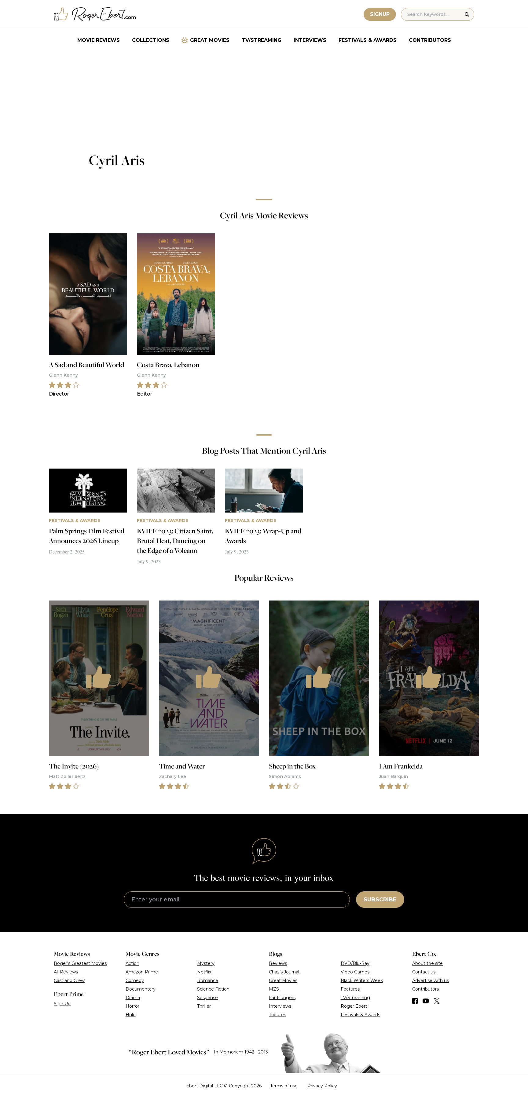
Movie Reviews (98, 40)
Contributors (430, 40)
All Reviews (66, 972)
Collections (150, 40)
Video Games (355, 972)
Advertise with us (430, 980)
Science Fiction (213, 989)
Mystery (206, 963)
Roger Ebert (354, 1006)
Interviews (310, 40)
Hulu (131, 1014)
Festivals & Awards (368, 40)
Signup (380, 14)
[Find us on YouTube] (426, 1001)
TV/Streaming (261, 40)
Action (132, 963)
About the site (427, 963)
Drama (133, 997)
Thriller (204, 1006)
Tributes (277, 1014)
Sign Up (62, 1003)
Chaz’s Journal (284, 972)
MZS (274, 989)
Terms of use (284, 1086)
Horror (132, 1006)
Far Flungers (282, 997)
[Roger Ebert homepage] (95, 14)
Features (350, 989)
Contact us (423, 972)
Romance (207, 980)
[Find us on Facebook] (415, 1001)
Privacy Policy (322, 1086)
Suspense (207, 997)
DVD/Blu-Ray (355, 963)
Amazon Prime (142, 972)
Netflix (204, 972)
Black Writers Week (362, 980)
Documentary (141, 989)
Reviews (278, 963)
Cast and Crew (69, 980)
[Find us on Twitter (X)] (436, 1001)
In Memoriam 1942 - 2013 (241, 1052)
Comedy (135, 980)
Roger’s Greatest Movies (80, 963)
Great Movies (209, 40)
